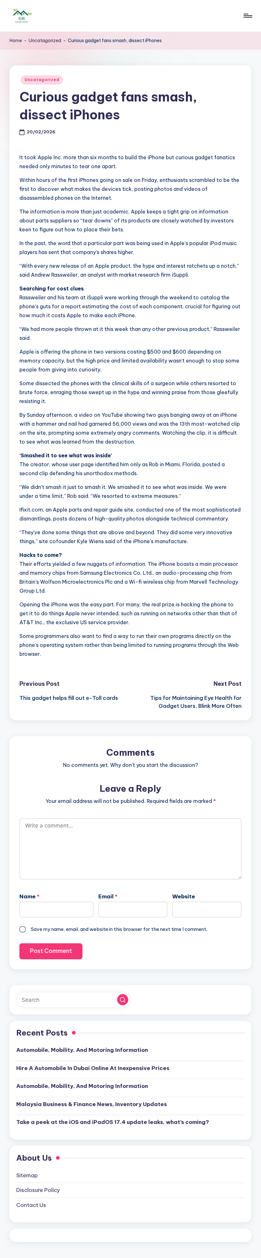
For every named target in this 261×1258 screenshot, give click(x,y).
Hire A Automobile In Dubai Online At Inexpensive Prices (92, 1068)
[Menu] (247, 15)
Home (16, 40)
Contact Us (31, 1205)
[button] (122, 999)
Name (29, 896)
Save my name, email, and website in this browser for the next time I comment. (119, 929)
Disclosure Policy (38, 1190)
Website (183, 896)
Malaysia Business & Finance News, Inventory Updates (91, 1104)
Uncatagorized (45, 40)
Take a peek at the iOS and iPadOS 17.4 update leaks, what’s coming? (112, 1122)
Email (107, 896)
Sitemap (27, 1175)
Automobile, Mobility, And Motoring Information (82, 1049)
